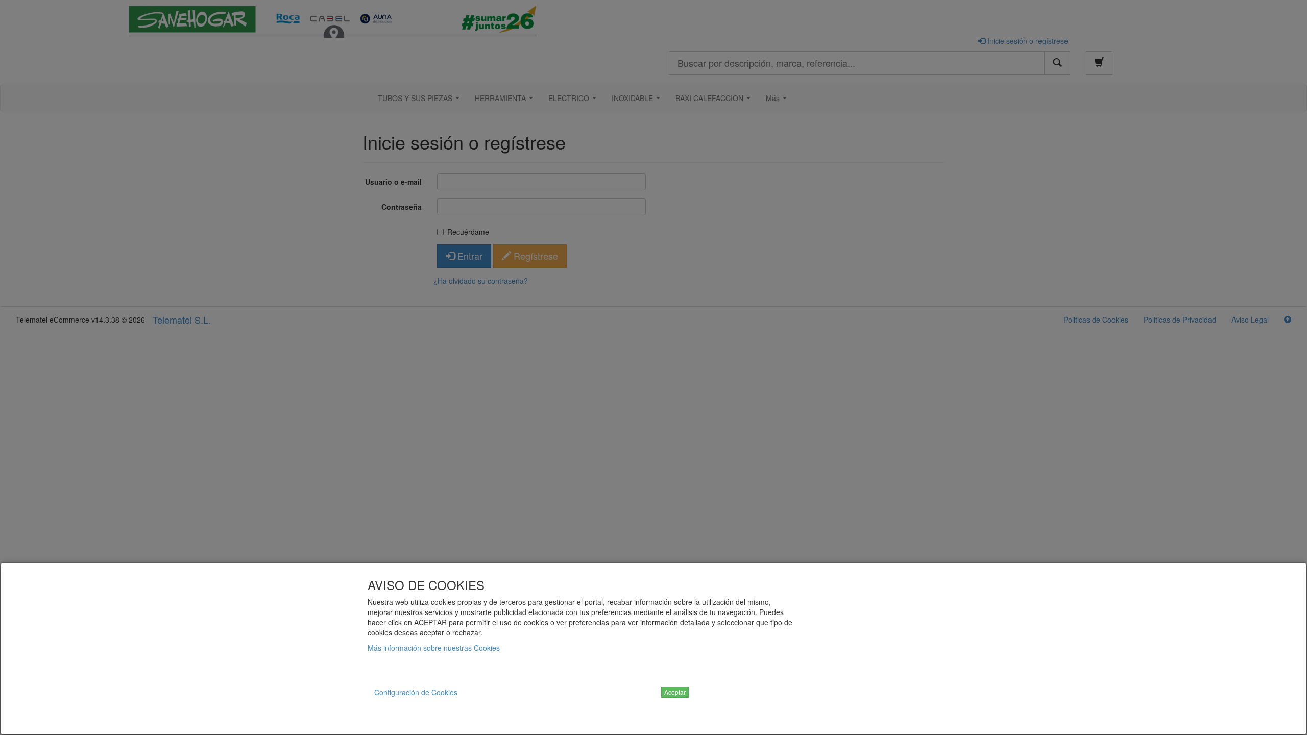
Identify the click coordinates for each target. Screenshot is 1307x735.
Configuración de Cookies (415, 692)
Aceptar (675, 692)
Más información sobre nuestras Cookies (434, 648)
